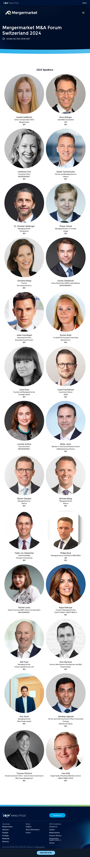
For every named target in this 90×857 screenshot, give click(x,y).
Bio (24, 124)
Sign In (85, 3)
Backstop (5, 842)
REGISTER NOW (46, 853)
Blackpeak (5, 839)
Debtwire (5, 830)
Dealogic (5, 833)
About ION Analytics (33, 830)
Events (28, 833)
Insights (28, 827)
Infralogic (5, 836)
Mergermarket (7, 827)
